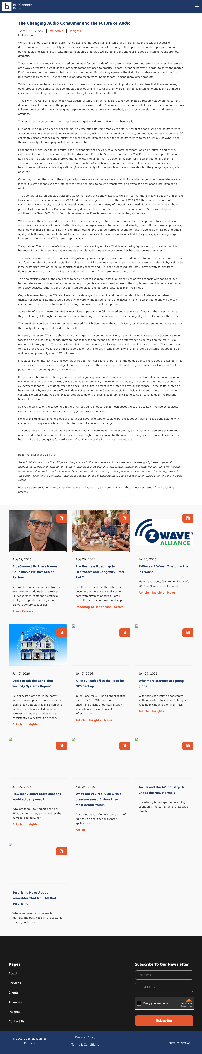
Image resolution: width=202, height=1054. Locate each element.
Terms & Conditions (85, 1044)
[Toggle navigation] (197, 6)
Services (15, 983)
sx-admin (56, 31)
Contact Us (16, 1021)
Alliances (15, 1002)
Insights (75, 31)
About (13, 973)
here (52, 454)
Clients (13, 992)
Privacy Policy (85, 1037)
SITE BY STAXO (180, 1043)
